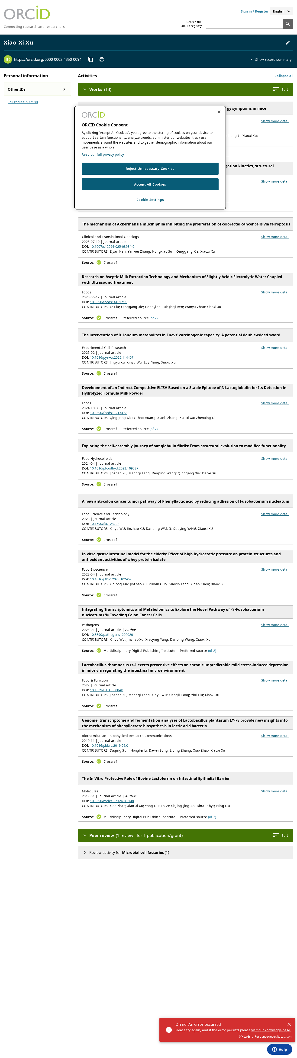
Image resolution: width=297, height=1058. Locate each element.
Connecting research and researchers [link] (34, 26)
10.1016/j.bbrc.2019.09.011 (111, 745)
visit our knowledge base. (271, 1030)
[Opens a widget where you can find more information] (279, 1050)
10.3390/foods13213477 (108, 413)
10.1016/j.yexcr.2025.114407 (111, 357)
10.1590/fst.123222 (104, 523)
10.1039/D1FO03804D (106, 690)
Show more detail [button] (275, 121)
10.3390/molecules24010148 (112, 801)
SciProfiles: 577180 (23, 102)
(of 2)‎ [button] (154, 318)
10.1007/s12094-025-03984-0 (112, 246)
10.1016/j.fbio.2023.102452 (111, 579)
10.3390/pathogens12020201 (112, 634)
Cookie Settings (150, 199)
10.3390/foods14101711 (108, 302)
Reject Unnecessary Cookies (150, 168)
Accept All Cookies (150, 184)
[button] (283, 76)
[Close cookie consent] (219, 112)
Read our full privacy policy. (103, 154)
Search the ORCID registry (191, 24)
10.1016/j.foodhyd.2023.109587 (114, 468)
